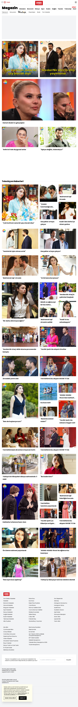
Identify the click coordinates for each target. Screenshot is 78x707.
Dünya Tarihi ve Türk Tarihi (11, 645)
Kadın (48, 9)
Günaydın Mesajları (60, 614)
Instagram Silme (59, 605)
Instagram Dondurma (60, 603)
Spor (43, 9)
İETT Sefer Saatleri (34, 638)
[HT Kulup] (22, 12)
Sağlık (54, 9)
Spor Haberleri (7, 610)
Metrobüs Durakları (8, 650)
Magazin (10, 7)
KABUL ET (23, 698)
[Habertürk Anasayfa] (39, 3)
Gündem (22, 9)
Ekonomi (30, 9)
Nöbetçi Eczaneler (34, 612)
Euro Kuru (31, 601)
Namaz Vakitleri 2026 (35, 607)
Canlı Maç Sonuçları (9, 634)
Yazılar (60, 9)
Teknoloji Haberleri (8, 619)
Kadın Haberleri (7, 616)
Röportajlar (32, 12)
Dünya (37, 9)
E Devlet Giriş (32, 619)
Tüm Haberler (46, 12)
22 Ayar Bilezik (7, 632)
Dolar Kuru (32, 598)
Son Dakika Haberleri (9, 598)
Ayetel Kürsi (57, 607)
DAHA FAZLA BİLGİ (10, 698)
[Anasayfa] (6, 594)
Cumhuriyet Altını (8, 629)
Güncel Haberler (8, 605)
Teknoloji (67, 9)
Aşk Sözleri (57, 612)
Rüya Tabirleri (7, 643)
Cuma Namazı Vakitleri (35, 610)
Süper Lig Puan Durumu (10, 636)
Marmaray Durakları (34, 627)
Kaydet (68, 660)
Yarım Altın (57, 621)
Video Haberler (7, 638)
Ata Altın (5, 627)
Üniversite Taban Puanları (10, 641)
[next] (75, 59)
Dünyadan (13, 12)
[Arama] (2, 2)
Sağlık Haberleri (7, 614)
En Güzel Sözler (7, 647)
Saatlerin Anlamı (59, 610)
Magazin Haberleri (8, 607)
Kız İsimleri (32, 632)
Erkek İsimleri (32, 629)
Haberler (5, 601)
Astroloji (56, 601)
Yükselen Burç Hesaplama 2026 (38, 642)
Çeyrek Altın (57, 619)
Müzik (38, 12)
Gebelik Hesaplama (34, 640)
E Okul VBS (32, 616)
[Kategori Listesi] (75, 2)
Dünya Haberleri (8, 612)
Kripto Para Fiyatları (34, 603)
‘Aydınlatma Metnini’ (10, 694)
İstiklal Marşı (32, 614)
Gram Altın (57, 616)
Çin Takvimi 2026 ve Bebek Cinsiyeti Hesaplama (36, 634)
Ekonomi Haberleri (8, 603)
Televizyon (5, 12)
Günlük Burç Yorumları (35, 621)
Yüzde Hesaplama (34, 644)
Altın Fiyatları (7, 621)
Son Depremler (58, 598)
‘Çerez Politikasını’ (22, 693)
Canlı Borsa (32, 605)
